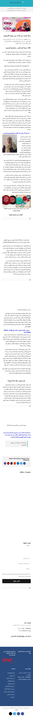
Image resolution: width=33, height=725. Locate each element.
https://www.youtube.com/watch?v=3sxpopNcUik (16, 66)
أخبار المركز (8, 39)
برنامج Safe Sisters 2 (10, 689)
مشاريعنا (13, 697)
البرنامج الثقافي (11, 681)
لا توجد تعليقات (19, 43)
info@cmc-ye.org (26, 630)
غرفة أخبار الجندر (11, 694)
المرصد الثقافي (11, 683)
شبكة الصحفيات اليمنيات (9, 691)
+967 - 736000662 (26, 628)
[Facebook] (17, 638)
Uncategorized (11, 673)
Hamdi (25, 39)
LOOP (16, 710)
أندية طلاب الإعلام (11, 678)
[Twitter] (15, 638)
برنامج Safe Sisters (10, 686)
